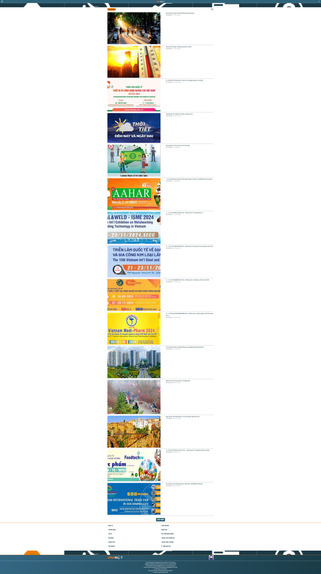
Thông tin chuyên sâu (168, 538)
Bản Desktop (167, 546)
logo (160, 1)
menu (2, 1)
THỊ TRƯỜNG (161, 6)
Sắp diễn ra (111, 9)
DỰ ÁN (225, 6)
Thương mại (112, 530)
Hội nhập (111, 538)
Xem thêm (160, 520)
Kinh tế (110, 526)
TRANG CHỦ (32, 6)
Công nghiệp (165, 526)
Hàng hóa (164, 530)
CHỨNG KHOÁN (289, 6)
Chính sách (111, 542)
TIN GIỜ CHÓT (96, 6)
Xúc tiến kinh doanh (167, 534)
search (319, 1)
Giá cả (110, 534)
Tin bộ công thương (167, 542)
